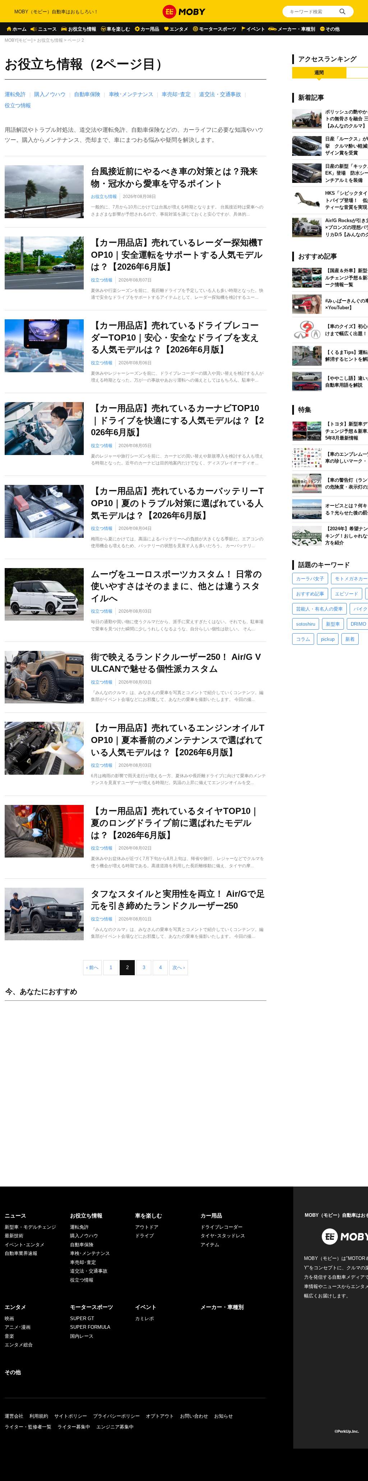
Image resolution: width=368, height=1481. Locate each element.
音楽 (9, 1336)
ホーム (20, 29)
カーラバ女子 (310, 578)
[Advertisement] (135, 1086)
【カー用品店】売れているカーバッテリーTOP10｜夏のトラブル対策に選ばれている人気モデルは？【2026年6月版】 (177, 503)
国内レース (81, 1336)
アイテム (210, 1244)
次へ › (178, 967)
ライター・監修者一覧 (28, 1427)
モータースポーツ (217, 29)
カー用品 (150, 29)
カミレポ (144, 1318)
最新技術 (14, 1235)
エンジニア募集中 (115, 1427)
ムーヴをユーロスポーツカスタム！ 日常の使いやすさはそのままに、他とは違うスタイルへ (176, 586)
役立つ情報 (18, 105)
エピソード (346, 594)
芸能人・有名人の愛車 (319, 609)
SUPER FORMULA (90, 1327)
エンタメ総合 (19, 1344)
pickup (328, 639)
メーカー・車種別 (296, 29)
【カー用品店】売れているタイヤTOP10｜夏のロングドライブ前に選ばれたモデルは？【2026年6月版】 (175, 823)
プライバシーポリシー (116, 1416)
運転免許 (15, 94)
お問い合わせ (194, 1416)
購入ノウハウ (49, 94)
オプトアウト (160, 1416)
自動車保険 (87, 94)
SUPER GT (82, 1318)
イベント (256, 29)
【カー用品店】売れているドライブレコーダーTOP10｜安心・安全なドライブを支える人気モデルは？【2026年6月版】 (175, 337)
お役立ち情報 (82, 29)
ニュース (47, 29)
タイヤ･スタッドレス (223, 1235)
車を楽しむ (118, 29)
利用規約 (38, 1416)
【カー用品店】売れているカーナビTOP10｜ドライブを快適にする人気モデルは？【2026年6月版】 (177, 420)
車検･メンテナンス (131, 94)
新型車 (333, 624)
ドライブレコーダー (222, 1227)
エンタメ (179, 29)
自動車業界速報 (21, 1253)
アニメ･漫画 (18, 1327)
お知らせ (223, 1416)
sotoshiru (305, 624)
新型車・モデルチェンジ (30, 1227)
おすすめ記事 (310, 594)
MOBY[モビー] (18, 40)
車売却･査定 (176, 94)
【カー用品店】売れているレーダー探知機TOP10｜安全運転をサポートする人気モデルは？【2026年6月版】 (177, 254)
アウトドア (146, 1227)
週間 (319, 72)
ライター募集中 (74, 1427)
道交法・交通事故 (220, 94)
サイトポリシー (70, 1416)
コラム (303, 639)
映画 (9, 1318)
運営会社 (14, 1416)
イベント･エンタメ (25, 1244)
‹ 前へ (92, 967)
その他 (333, 29)
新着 (350, 639)
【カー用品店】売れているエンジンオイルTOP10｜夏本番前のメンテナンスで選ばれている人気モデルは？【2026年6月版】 (177, 740)
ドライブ (144, 1235)
